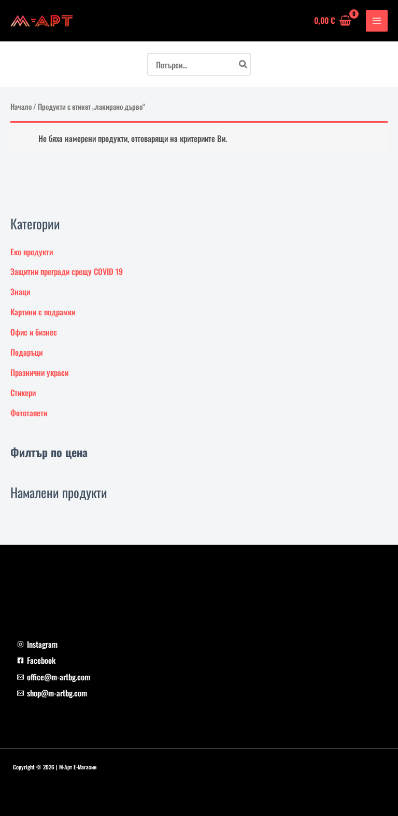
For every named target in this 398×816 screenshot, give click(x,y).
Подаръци (26, 352)
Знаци (20, 291)
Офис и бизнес (33, 332)
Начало (21, 106)
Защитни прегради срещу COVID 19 (66, 271)
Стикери (23, 392)
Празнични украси (39, 372)
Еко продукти (31, 251)
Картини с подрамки (42, 311)
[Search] (243, 64)
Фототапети (28, 412)
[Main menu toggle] (377, 21)
